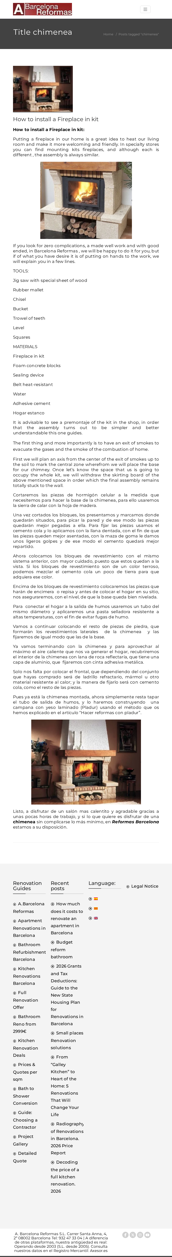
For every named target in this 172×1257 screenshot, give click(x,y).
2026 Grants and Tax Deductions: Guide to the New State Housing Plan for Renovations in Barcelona (67, 995)
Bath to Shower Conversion (25, 1096)
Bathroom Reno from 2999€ (26, 1024)
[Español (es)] (93, 898)
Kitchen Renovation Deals (25, 1048)
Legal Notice (144, 886)
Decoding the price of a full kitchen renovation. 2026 (65, 1177)
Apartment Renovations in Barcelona (29, 928)
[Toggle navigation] (145, 9)
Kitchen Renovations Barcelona (26, 976)
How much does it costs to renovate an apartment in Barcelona (67, 918)
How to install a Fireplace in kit (56, 119)
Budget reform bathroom (62, 949)
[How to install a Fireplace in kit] (43, 90)
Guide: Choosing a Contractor (25, 1120)
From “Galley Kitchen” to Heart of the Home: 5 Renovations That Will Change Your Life (65, 1085)
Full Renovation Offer (25, 1000)
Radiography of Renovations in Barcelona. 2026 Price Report (67, 1138)
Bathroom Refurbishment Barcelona (29, 952)
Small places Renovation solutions (67, 1040)
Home (108, 34)
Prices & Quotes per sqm (25, 1072)
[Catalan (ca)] (93, 908)
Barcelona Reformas (56, 250)
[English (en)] (93, 917)
